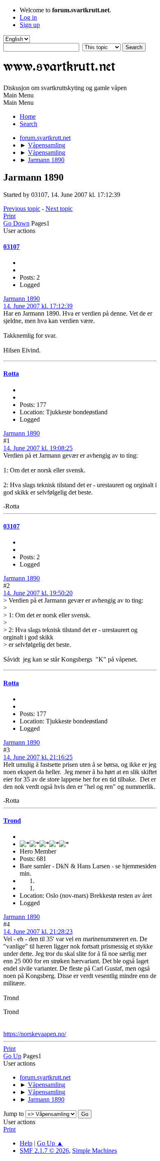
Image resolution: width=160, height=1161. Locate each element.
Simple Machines (94, 1150)
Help (26, 1143)
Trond (12, 820)
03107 (11, 246)
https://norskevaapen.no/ (34, 1033)
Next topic (59, 208)
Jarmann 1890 (21, 298)
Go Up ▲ (50, 1143)
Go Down (16, 223)
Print (9, 215)
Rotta (11, 373)
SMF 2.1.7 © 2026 (44, 1150)
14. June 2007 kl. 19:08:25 (38, 448)
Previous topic (21, 208)
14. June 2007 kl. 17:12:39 (38, 306)
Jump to (13, 1113)
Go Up (12, 1056)
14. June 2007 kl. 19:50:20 (38, 593)
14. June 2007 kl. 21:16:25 (38, 757)
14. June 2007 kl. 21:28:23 (38, 931)
